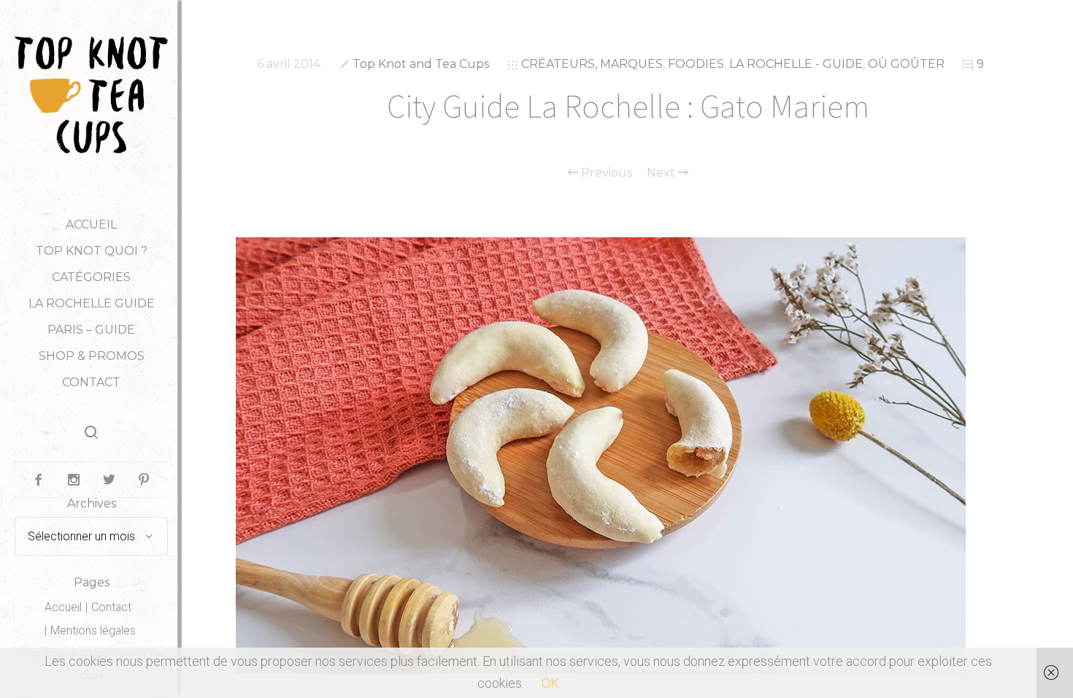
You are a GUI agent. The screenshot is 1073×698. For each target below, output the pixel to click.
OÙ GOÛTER (906, 64)
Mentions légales (93, 630)
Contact (91, 382)
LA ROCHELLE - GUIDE (796, 64)
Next (662, 173)
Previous (605, 173)
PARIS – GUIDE (91, 330)
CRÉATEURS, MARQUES (592, 64)
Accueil (91, 224)
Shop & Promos (92, 356)
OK (550, 683)
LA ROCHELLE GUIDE (91, 303)
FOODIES (696, 64)
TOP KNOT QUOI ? (91, 251)
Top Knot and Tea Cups (421, 64)
